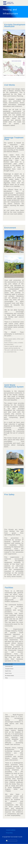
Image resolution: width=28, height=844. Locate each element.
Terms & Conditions (10, 830)
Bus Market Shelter (9, 675)
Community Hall (9, 664)
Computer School (9, 668)
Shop (6, 677)
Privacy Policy (9, 832)
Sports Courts (8, 673)
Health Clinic (8, 671)
